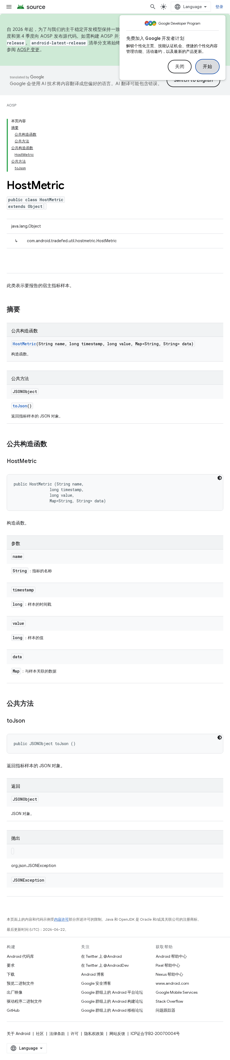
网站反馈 (117, 1033)
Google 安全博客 (96, 983)
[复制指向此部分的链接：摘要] (25, 310)
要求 (11, 965)
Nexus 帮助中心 (169, 974)
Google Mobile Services (176, 992)
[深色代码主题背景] (219, 478)
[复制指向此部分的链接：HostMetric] (42, 461)
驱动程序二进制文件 (24, 1001)
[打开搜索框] (153, 6)
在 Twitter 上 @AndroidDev (105, 965)
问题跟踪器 (165, 1010)
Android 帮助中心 (171, 956)
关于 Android (18, 1033)
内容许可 (61, 919)
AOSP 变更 (28, 50)
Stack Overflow (169, 1001)
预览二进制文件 (20, 983)
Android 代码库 (20, 956)
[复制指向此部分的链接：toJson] (30, 721)
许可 (75, 1033)
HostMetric (24, 343)
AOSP (11, 105)
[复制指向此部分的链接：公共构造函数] (52, 444)
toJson (20, 405)
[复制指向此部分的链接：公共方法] (39, 704)
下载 (11, 974)
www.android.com (172, 983)
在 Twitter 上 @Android (101, 956)
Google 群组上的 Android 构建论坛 (112, 1001)
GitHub (13, 1010)
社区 (40, 1033)
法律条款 (57, 1033)
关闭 (179, 66)
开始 (207, 66)
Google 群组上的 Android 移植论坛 (112, 1010)
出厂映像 (14, 992)
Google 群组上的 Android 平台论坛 (112, 992)
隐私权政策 (94, 1033)
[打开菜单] (9, 6)
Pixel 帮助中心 (168, 965)
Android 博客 (92, 974)
